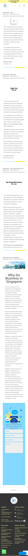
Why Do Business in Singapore (11, 257)
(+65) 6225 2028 (15, 1)
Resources (20, 259)
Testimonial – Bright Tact (9, 74)
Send (10, 454)
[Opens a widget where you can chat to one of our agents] (23, 553)
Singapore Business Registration (6, 534)
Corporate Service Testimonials (17, 16)
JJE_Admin (6, 14)
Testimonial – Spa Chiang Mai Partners (13, 168)
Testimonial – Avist (8, 12)
